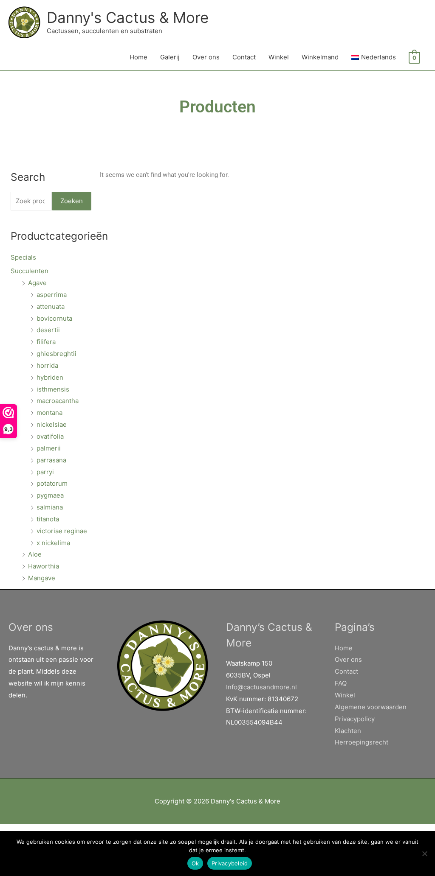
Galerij (170, 57)
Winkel (278, 57)
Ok (195, 863)
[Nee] (424, 853)
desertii (48, 330)
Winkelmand (320, 57)
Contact (244, 57)
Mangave (41, 578)
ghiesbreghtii (56, 354)
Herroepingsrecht (361, 742)
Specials (23, 257)
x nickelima (53, 543)
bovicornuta (54, 318)
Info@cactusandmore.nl (261, 687)
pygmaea (50, 495)
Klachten (348, 731)
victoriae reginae (62, 531)
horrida (47, 365)
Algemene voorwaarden (371, 707)
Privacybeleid (230, 863)
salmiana (50, 507)
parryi (45, 472)
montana (49, 413)
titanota (48, 519)
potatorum (52, 483)
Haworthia (43, 566)
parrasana (51, 460)
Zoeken (71, 201)
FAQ (341, 683)
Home (138, 57)
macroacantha (58, 401)
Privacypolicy (355, 719)
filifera (46, 342)
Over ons (206, 57)
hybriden (50, 377)
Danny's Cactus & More (128, 17)
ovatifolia (50, 436)
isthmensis (53, 389)
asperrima (52, 295)
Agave (37, 283)
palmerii (49, 448)
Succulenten (29, 271)
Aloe (35, 554)
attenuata (51, 306)
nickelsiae (52, 424)
